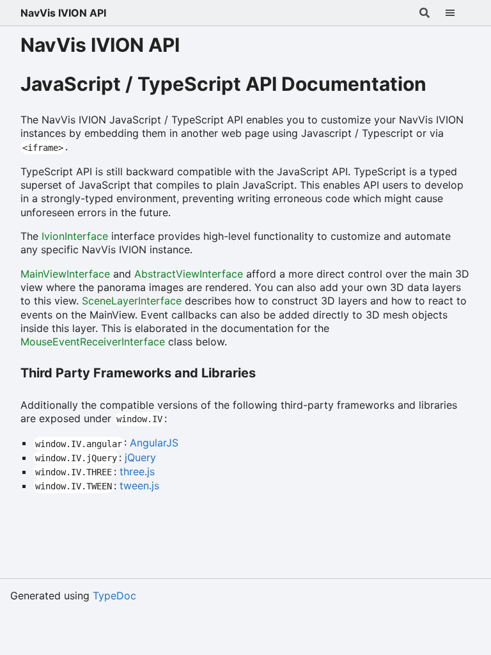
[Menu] (458, 13)
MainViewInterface (65, 273)
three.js (137, 471)
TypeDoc (114, 595)
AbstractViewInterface (188, 273)
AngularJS (154, 442)
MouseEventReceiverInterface (92, 341)
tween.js (139, 485)
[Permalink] (441, 81)
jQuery (140, 457)
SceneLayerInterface (132, 300)
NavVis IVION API (63, 12)
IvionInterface (75, 236)
